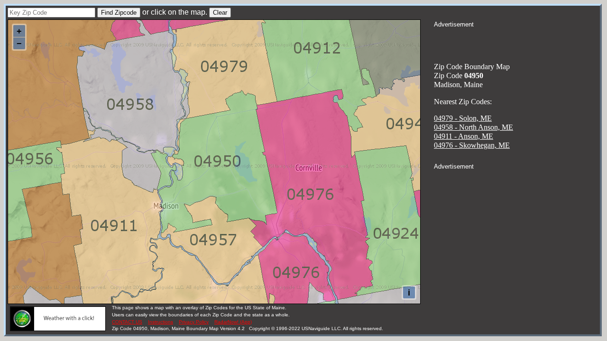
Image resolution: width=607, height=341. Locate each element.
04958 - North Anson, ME (473, 127)
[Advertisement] (517, 41)
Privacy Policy (194, 321)
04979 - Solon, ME (463, 118)
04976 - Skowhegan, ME (472, 145)
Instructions (160, 321)
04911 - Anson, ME (463, 136)
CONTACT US (127, 321)
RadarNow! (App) (233, 321)
